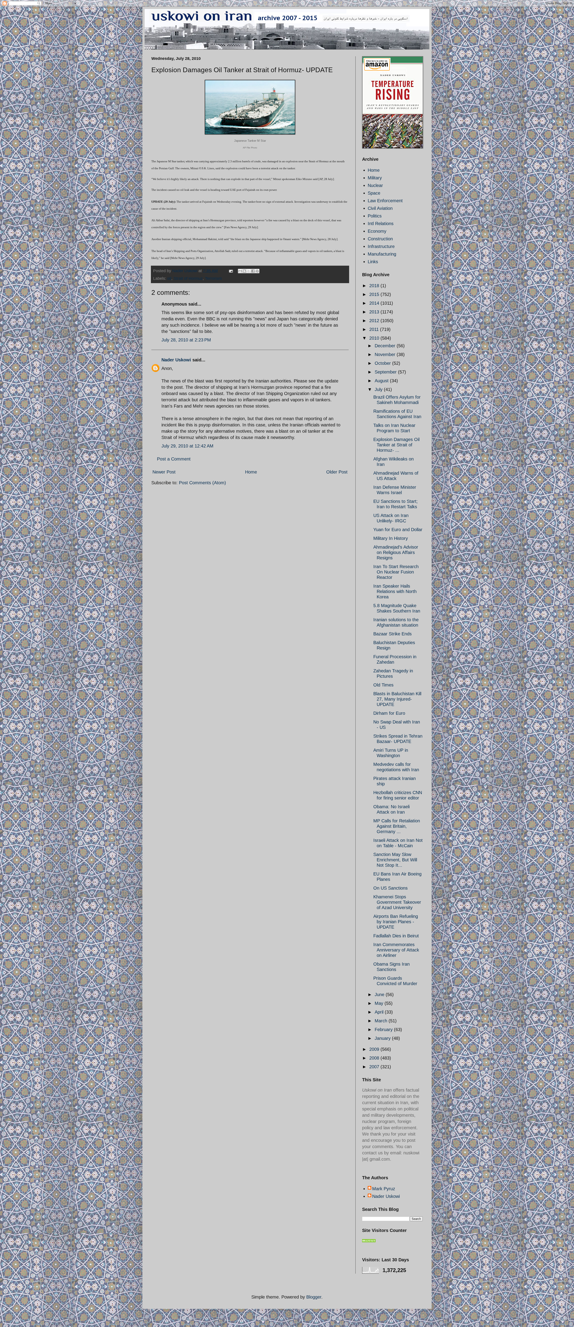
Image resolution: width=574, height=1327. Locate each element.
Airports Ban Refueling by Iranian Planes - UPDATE (395, 922)
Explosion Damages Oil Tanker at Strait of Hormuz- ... (396, 445)
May (380, 1003)
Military (375, 177)
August (382, 380)
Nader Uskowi (176, 359)
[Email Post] (230, 271)
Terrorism (213, 278)
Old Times (383, 684)
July (379, 389)
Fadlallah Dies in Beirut (396, 935)
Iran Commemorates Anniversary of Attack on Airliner (396, 950)
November (386, 354)
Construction (380, 238)
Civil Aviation (380, 208)
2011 (374, 329)
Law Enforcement (385, 200)
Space (374, 193)
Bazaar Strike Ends (392, 633)
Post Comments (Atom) (202, 482)
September (386, 371)
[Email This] (240, 271)
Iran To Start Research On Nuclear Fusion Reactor (396, 572)
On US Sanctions (390, 888)
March (382, 1020)
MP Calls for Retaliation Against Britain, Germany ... (396, 826)
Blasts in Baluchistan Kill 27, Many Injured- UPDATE (397, 699)
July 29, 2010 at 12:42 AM (187, 445)
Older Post (337, 471)
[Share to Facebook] (253, 271)
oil (169, 278)
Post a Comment (174, 458)
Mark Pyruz (383, 1188)
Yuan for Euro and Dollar (397, 529)
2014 (374, 303)
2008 (374, 1058)
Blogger (313, 1296)
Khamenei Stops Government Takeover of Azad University (397, 902)
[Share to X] (248, 271)
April (380, 1012)
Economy (377, 231)
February (384, 1029)
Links (373, 261)
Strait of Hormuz (188, 278)
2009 (374, 1049)
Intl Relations (381, 223)
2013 (374, 311)
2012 (374, 320)
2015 (374, 294)
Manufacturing (382, 254)
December (386, 345)
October (383, 363)
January (383, 1038)
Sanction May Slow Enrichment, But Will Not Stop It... (395, 860)
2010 (374, 338)
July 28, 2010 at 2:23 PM (186, 339)
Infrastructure (381, 246)
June (380, 994)
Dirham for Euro (389, 713)
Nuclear (375, 185)
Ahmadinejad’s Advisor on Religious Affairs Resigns (395, 552)
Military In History (390, 538)
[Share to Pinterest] (257, 271)
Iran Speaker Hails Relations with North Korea (395, 591)
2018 (374, 285)
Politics (375, 215)
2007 (374, 1066)
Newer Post (164, 471)
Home (251, 471)
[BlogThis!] (244, 271)
